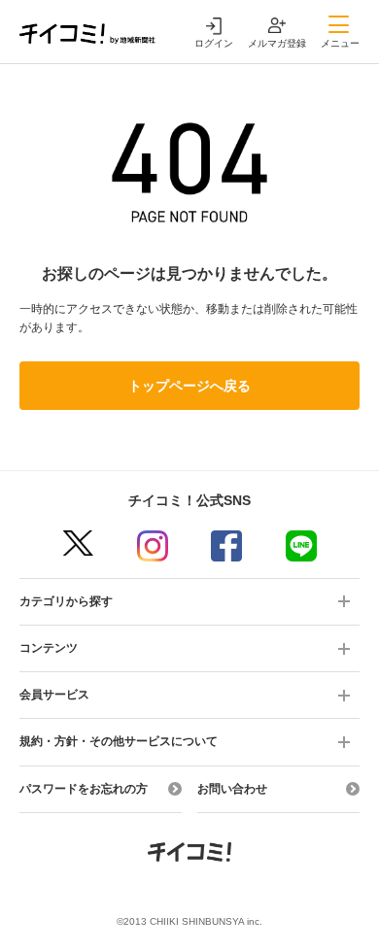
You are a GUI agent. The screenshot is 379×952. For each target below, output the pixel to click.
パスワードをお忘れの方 (83, 789)
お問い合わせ (232, 789)
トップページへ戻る (189, 385)
